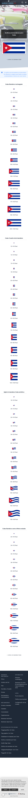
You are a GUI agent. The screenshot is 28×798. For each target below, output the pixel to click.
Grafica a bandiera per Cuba (8, 740)
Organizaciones (5, 715)
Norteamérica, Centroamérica (5, 696)
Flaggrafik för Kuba (6, 753)
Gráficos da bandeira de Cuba (9, 746)
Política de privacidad (21, 699)
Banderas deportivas (6, 722)
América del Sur (5, 682)
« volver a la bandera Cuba (14, 59)
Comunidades (4, 712)
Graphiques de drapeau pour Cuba (10, 736)
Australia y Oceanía (6, 689)
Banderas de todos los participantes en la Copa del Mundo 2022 (21, 685)
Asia (2, 685)
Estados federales (6, 705)
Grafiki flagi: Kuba (5, 743)
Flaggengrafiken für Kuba (7, 730)
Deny (5, 789)
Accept (14, 789)
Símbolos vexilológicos (18, 678)
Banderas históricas (6, 718)
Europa (3, 692)
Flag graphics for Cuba (7, 733)
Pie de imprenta (19, 696)
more (22, 789)
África (2, 679)
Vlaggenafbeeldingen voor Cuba (9, 749)
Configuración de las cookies (20, 703)
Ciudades (3, 708)
